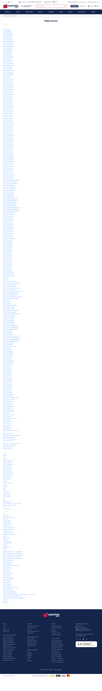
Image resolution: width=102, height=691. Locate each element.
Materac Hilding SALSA (7, 62)
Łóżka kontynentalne (32, 644)
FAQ (98, 2)
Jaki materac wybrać (7, 546)
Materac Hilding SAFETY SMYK (9, 65)
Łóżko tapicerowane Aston (8, 214)
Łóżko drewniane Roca (7, 269)
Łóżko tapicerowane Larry (8, 164)
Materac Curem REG (7, 303)
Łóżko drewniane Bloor (7, 253)
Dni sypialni (5, 544)
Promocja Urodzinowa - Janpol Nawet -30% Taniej (12, 503)
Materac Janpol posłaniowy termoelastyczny (11, 435)
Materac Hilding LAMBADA (8, 60)
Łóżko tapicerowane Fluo (7, 116)
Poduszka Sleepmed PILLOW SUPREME (10, 329)
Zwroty (53, 629)
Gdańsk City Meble (6, 575)
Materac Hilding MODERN (8, 72)
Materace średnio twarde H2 (10, 658)
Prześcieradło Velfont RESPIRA (9, 276)
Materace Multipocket (7, 471)
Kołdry (4, 488)
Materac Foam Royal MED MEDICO (9, 188)
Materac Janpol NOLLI (7, 349)
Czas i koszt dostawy (56, 627)
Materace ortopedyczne (9, 642)
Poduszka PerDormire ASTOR (8, 274)
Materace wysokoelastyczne (8, 560)
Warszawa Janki (55, 651)
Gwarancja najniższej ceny (8, 589)
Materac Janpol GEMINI (7, 380)
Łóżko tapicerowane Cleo (8, 128)
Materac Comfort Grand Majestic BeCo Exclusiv (12, 443)
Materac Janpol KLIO (7, 384)
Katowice (55, 669)
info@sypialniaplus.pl (82, 627)
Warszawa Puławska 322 (57, 646)
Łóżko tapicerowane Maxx (8, 108)
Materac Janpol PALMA (7, 372)
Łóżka (4, 457)
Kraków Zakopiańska (7, 572)
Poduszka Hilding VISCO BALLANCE (9, 312)
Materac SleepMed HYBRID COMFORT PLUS (11, 207)
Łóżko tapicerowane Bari (7, 75)
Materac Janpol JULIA (7, 368)
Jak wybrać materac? (7, 524)
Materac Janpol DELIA (7, 390)
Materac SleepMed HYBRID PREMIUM (10, 199)
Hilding (29, 651)
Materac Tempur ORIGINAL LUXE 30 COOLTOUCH (12, 291)
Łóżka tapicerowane (32, 640)
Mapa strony (5, 548)
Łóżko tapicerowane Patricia (8, 159)
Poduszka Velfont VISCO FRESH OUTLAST (11, 336)
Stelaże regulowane (7, 491)
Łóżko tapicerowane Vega (8, 223)
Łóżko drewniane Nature (7, 265)
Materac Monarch (6, 423)
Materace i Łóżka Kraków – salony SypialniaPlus (12, 553)
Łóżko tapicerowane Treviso (8, 123)
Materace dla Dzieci (7, 496)
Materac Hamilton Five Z (7, 416)
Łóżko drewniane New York (8, 255)
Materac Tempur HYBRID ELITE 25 (9, 286)
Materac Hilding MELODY (7, 68)
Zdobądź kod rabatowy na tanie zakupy (10, 587)
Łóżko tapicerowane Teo (7, 96)
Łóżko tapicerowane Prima (8, 221)
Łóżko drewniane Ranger (7, 264)
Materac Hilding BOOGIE (7, 32)
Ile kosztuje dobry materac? (8, 529)
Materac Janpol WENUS (7, 392)
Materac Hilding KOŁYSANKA (8, 56)
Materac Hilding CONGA (7, 38)
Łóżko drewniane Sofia (7, 260)
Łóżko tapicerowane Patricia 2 (9, 161)
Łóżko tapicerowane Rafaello (8, 157)
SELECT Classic (6, 413)
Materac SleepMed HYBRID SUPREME (10, 200)
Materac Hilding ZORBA (7, 48)
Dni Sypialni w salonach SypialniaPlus (10, 592)
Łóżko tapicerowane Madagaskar (9, 238)
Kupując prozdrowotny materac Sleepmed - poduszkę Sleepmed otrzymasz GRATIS (19, 594)
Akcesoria (5, 459)
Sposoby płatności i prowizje (8, 517)
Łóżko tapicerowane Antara (8, 228)
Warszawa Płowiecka (56, 642)
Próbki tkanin (30, 633)
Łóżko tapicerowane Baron (8, 149)
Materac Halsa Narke (7, 425)
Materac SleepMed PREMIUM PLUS (9, 204)
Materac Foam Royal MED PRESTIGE (10, 187)
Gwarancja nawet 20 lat (33, 631)
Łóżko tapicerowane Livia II (8, 87)
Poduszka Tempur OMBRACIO (8, 322)
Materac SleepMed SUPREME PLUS (9, 205)
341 (3, 432)
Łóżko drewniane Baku (7, 259)
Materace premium (7, 646)
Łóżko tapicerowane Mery (8, 178)
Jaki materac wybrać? (82, 2)
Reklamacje (54, 631)
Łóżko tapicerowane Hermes (8, 236)
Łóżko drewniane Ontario (7, 252)
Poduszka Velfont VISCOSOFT (9, 272)
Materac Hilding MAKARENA (8, 63)
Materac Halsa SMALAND (8, 334)
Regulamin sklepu (55, 633)
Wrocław (60, 669)
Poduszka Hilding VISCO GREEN (9, 308)
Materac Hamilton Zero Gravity (9, 414)
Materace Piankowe (7, 495)
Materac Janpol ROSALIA (8, 360)
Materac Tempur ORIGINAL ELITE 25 (10, 289)
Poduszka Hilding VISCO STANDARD (9, 305)
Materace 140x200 (7, 651)
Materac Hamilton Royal (7, 421)
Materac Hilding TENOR (7, 51)
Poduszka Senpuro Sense (8, 404)
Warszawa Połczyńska (56, 640)
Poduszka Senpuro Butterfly (8, 396)
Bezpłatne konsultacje (92, 2)
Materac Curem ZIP (6, 77)
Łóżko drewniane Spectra (8, 262)
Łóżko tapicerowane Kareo (8, 152)
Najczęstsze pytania (56, 625)
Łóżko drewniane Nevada (7, 247)
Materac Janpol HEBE (7, 370)
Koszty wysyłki (6, 515)
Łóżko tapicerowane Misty (8, 130)
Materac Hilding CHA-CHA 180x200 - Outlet (11, 430)
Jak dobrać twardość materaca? (9, 527)
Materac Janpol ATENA (7, 382)
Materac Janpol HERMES (7, 385)
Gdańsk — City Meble (56, 656)
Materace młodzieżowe (8, 649)
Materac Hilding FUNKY (7, 55)
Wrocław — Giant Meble (57, 660)
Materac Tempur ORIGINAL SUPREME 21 (10, 293)
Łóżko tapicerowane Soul (8, 120)
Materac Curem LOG (7, 300)
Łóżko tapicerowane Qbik (8, 448)
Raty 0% (4, 536)
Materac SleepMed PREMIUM (8, 195)
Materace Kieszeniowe (7, 469)
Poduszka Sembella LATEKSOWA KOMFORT (11, 337)
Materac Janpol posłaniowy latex (9, 437)
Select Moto (5, 277)
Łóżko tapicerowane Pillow (8, 91)
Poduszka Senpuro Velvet (8, 433)
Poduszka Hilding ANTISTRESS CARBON (10, 310)
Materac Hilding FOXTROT (8, 50)
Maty (4, 498)
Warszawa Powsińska (56, 647)
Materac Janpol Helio (7, 420)
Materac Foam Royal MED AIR (8, 185)
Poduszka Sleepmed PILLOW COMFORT (10, 325)
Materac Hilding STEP (7, 58)
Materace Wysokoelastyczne (8, 464)
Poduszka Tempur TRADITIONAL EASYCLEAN (11, 313)
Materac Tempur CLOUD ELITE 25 (9, 281)
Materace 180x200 (7, 654)
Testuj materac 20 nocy (7, 543)
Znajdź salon (6, 631)
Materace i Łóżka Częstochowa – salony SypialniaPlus (13, 555)
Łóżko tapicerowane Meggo (8, 156)
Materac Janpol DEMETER (8, 363)
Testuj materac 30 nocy (33, 625)
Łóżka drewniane (31, 642)
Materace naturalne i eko (9, 644)
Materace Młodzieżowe (7, 476)
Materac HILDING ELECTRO (8, 43)
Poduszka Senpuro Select (8, 402)
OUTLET (4, 507)
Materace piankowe (7, 580)
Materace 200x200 (7, 656)
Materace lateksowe (7, 584)
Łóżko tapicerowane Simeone (8, 140)
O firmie (5, 625)
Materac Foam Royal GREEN (8, 192)
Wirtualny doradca (73, 2)
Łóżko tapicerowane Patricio (8, 163)
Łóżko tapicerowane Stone (8, 233)
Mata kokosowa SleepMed (8, 394)
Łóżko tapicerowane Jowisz (8, 173)
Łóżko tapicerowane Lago (8, 92)
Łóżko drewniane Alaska (7, 241)
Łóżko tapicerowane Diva (8, 229)
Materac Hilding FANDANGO (8, 44)
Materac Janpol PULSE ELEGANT (9, 346)
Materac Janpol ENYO (7, 365)
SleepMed (29, 653)
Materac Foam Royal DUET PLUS (9, 190)
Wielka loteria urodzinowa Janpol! (9, 505)
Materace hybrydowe (7, 582)
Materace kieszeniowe (7, 585)
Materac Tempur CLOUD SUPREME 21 (10, 284)
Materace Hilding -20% (7, 501)
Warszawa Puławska (7, 567)
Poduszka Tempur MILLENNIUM (9, 315)
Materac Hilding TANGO (7, 53)
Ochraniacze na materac (8, 483)
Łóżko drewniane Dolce (7, 257)
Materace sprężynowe (8, 638)
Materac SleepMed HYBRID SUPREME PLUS (11, 211)
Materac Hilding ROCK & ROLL (8, 70)
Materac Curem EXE (7, 301)
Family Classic (5, 279)
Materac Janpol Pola (7, 428)
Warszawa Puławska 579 (57, 644)
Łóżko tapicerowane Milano (8, 219)
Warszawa (42, 669)
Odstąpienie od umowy (7, 522)
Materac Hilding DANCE (7, 39)
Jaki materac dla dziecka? (8, 531)
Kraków (47, 669)
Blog (4, 627)
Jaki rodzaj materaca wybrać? (8, 532)
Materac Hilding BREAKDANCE (8, 34)
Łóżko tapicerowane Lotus (8, 217)
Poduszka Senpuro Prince (8, 401)
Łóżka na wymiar (31, 646)
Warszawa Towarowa (7, 568)
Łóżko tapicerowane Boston (8, 101)
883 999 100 (48, 2)
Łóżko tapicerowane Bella (8, 113)
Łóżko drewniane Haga (7, 245)
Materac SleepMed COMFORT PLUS (10, 202)
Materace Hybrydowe (7, 465)
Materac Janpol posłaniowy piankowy (10, 438)
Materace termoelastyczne (8, 460)
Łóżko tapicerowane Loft (8, 132)
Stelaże (4, 484)
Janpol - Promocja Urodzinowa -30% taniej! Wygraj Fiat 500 (14, 597)
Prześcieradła (5, 486)
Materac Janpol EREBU (7, 389)
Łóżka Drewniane (6, 479)
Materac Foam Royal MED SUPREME (10, 183)
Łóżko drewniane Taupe (7, 267)
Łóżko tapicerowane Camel (8, 231)
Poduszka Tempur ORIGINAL (8, 320)
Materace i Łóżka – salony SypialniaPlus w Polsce (12, 596)
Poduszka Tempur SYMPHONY (9, 317)
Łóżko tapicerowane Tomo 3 (8, 169)
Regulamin (5, 519)
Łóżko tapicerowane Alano (8, 139)
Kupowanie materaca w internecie (9, 534)
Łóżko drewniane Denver (7, 240)
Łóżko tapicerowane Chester (8, 216)
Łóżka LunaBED (31, 638)
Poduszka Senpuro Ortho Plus (8, 409)
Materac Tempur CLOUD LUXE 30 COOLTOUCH (11, 283)
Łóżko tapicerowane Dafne (8, 104)
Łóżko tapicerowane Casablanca (9, 212)
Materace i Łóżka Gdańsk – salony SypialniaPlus (12, 556)
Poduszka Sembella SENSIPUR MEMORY (10, 341)
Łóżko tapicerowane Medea (8, 106)
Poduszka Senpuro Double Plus (9, 399)
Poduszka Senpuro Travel (8, 408)
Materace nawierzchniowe (9, 647)
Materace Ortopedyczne (7, 474)
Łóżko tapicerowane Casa (8, 115)
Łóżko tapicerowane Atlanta (8, 226)
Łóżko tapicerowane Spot (8, 127)
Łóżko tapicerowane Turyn (8, 82)
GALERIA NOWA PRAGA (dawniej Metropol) (11, 565)
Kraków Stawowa (6, 570)
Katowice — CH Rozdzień (57, 658)
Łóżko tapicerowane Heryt (8, 446)
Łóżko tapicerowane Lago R (8, 94)
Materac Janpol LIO (6, 377)
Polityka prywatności (7, 520)
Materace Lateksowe (7, 462)
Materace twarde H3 (8, 660)
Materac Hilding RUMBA (7, 67)
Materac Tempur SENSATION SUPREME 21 (11, 298)
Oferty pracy (6, 629)
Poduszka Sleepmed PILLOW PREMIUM (10, 327)
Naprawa (4, 500)
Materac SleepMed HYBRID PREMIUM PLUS (11, 209)
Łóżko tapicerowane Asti (7, 99)
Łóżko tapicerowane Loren (8, 118)
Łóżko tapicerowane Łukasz (8, 176)
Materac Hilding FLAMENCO (8, 46)
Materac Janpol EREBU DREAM (9, 361)
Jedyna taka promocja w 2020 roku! (9, 591)
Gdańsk (51, 669)
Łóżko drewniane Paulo (7, 248)
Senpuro (29, 657)
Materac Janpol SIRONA (7, 344)
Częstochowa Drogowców (8, 573)
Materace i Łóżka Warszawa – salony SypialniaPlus (12, 551)
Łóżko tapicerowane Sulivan (8, 440)
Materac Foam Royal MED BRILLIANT (10, 181)
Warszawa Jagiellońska (57, 649)
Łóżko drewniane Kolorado (8, 243)
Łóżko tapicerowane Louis (8, 111)
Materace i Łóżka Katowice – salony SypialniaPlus (12, 558)
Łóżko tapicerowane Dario (8, 171)
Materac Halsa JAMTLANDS (8, 353)
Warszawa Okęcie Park (7, 563)
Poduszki (5, 481)
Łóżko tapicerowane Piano (8, 142)
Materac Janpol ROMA (7, 356)
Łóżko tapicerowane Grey (8, 151)
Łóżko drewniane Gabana (8, 271)
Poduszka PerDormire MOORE (8, 324)
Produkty (4, 453)
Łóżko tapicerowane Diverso (8, 89)
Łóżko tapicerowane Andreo (8, 147)
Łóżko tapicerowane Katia (8, 84)
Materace (5, 455)
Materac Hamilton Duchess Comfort (10, 418)
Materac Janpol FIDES (7, 348)
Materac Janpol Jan (7, 426)
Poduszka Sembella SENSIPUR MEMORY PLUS (11, 339)
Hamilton (29, 655)
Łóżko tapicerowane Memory (8, 224)
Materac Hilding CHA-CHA (8, 36)
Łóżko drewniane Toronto (8, 250)
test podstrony (6, 603)
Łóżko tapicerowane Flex (7, 80)
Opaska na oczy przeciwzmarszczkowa (10, 397)
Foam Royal (30, 660)
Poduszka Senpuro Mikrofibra (8, 411)
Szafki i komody (6, 493)
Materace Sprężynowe (7, 467)
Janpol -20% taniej (6, 508)
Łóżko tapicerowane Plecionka (9, 175)
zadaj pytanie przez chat (84, 629)
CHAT (55, 2)
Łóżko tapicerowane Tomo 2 (8, 168)
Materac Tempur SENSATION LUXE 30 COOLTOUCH (12, 296)
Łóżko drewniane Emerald (8, 137)
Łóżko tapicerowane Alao (8, 144)
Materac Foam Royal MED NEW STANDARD (11, 180)
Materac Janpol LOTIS (7, 358)
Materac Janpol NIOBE (7, 387)
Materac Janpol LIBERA (7, 378)
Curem (28, 659)
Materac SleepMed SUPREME (8, 197)
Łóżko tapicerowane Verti (8, 103)
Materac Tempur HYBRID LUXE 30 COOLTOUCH (12, 288)
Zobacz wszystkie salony (57, 662)
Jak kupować (5, 539)
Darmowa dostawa (31, 627)
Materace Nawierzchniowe (8, 472)
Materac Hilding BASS (7, 31)
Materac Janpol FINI (7, 375)
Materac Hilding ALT (7, 29)
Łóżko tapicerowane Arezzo (8, 79)
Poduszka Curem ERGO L (7, 332)
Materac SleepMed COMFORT (8, 193)
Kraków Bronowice (55, 653)
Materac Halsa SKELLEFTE (8, 351)
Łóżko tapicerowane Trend (8, 235)
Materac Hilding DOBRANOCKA (9, 41)
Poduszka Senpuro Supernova (8, 406)
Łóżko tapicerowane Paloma (8, 125)
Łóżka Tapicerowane (7, 477)
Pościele (4, 489)
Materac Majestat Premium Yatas (9, 445)
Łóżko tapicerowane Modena (8, 135)
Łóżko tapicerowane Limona (8, 154)
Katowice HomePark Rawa (8, 577)
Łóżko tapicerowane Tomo (8, 166)
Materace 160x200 (7, 653)
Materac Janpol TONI (7, 373)
